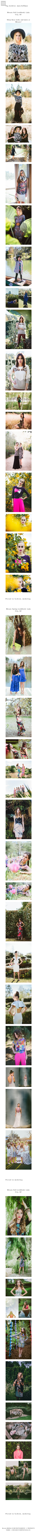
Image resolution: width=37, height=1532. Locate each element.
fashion (18, 599)
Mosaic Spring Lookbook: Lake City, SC (18, 610)
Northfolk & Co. (25, 1530)
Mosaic (18, 22)
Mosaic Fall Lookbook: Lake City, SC (18, 13)
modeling (27, 599)
